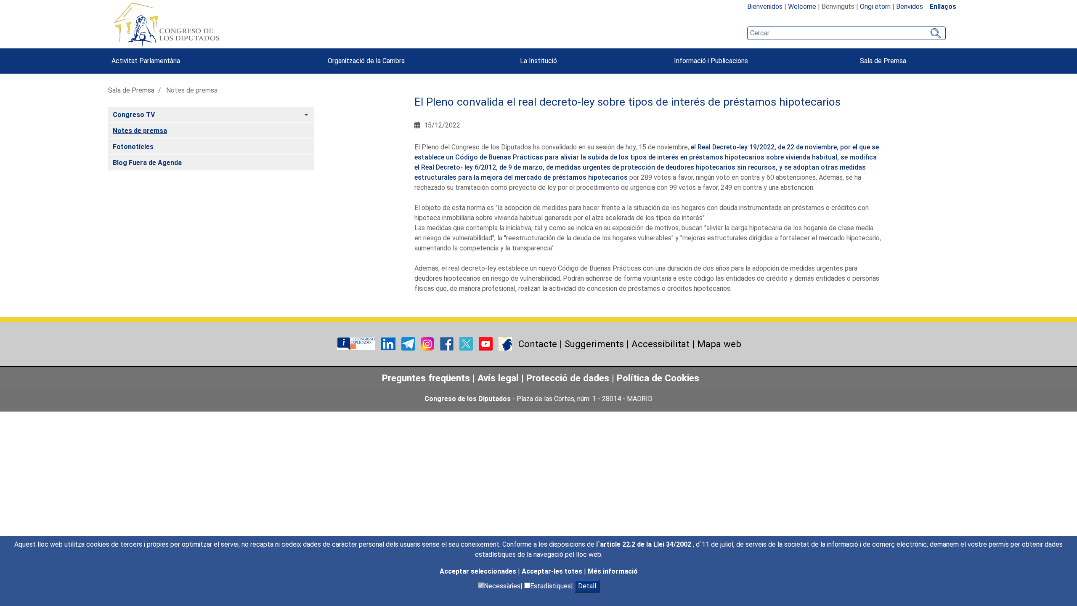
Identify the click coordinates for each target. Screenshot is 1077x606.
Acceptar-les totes (553, 571)
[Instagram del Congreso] (428, 344)
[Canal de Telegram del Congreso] (409, 344)
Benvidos (909, 7)
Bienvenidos (765, 7)
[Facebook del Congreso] (447, 344)
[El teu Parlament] (357, 344)
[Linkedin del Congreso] (389, 344)
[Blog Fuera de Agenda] (505, 344)
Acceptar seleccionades (479, 571)
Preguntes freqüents (426, 377)
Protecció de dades (567, 377)
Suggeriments (594, 343)
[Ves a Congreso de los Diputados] (166, 24)
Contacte (537, 343)
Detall (587, 586)
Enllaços (943, 7)
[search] (846, 33)
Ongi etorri (875, 7)
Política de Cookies (658, 377)
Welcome (802, 7)
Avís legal (498, 377)
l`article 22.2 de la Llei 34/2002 (644, 544)
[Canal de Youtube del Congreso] (486, 344)
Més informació (613, 571)
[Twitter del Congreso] (467, 344)
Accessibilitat (660, 343)
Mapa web (719, 343)
